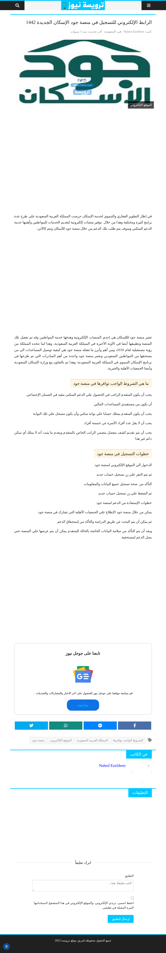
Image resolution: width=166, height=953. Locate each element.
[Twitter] (31, 725)
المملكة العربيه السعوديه (92, 740)
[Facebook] (134, 725)
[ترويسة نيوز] (83, 5)
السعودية (110, 31)
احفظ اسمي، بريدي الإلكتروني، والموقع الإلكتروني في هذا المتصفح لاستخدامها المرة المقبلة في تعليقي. (84, 905)
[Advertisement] (83, 162)
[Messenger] (100, 725)
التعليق (129, 875)
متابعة (83, 705)
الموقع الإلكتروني (61, 740)
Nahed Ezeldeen (134, 31)
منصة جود (38, 740)
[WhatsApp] (65, 725)
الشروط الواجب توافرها (128, 740)
